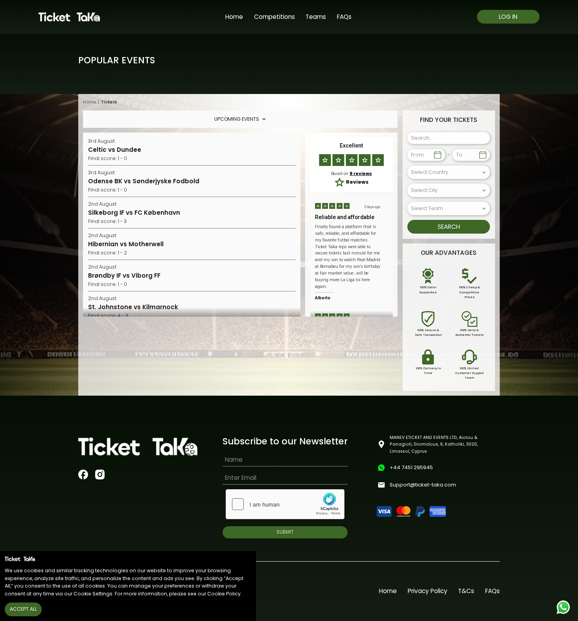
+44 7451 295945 (411, 467)
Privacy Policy (427, 591)
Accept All (23, 609)
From (417, 154)
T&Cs (466, 591)
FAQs (344, 17)
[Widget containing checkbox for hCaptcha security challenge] (285, 504)
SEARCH (449, 227)
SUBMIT (285, 532)
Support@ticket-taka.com (423, 484)
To (459, 154)
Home (234, 17)
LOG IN (508, 17)
